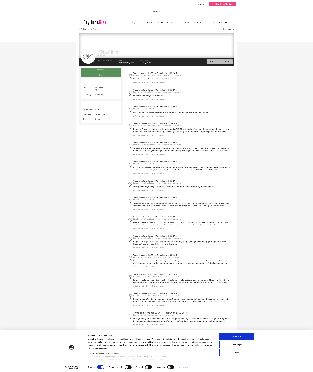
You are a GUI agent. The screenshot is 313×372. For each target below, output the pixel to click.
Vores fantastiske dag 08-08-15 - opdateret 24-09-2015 (155, 73)
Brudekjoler (200, 23)
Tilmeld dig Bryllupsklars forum (222, 4)
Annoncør (222, 23)
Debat (187, 23)
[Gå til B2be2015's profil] (129, 75)
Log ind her (201, 4)
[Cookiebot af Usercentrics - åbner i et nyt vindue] (71, 367)
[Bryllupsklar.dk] (95, 22)
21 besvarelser (158, 82)
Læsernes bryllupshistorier (172, 75)
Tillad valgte (237, 345)
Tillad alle (237, 337)
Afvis (237, 353)
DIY (212, 23)
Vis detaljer (183, 367)
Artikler (175, 23)
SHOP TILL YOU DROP (157, 23)
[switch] (128, 367)
